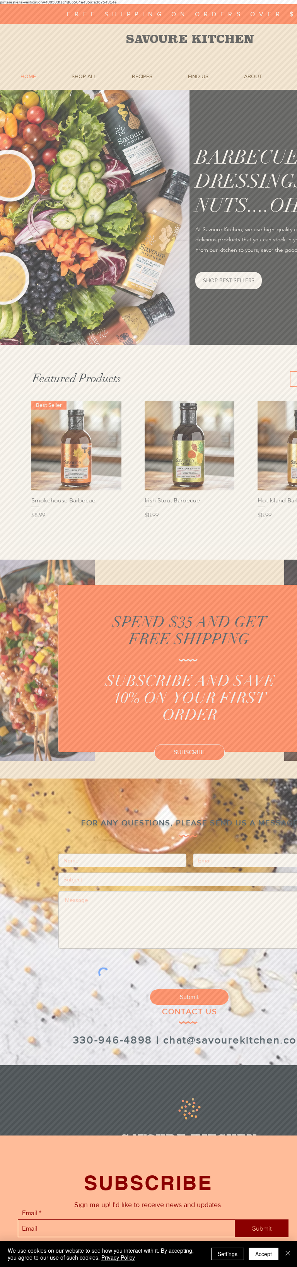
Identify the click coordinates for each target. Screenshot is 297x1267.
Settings (227, 1254)
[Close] (287, 1254)
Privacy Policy (118, 1257)
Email (30, 1213)
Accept (263, 1254)
